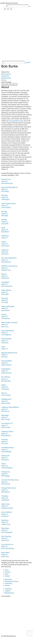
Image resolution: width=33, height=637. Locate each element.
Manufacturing (5, 78)
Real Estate (8, 579)
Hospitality (8, 589)
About (7, 574)
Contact (7, 576)
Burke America (6, 74)
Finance (3, 80)
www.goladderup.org (15, 121)
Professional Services (11, 581)
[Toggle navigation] (8, 9)
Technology (8, 583)
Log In (28, 62)
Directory (8, 572)
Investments (5, 76)
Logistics (7, 591)
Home (6, 570)
